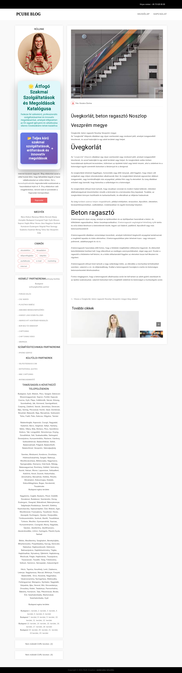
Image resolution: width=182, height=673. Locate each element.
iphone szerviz (25, 353)
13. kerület (31, 623)
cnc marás (24, 299)
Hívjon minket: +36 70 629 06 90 (152, 4)
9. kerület (50, 617)
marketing (52, 261)
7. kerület (33, 617)
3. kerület (51, 611)
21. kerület (53, 630)
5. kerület (38, 614)
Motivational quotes (28, 369)
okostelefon (25, 250)
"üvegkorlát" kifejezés (83, 157)
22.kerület (34, 633)
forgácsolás (25, 294)
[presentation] (158, 324)
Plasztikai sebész (27, 305)
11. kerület (37, 620)
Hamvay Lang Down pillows (31, 315)
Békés (42, 217)
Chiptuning (24, 331)
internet (24, 266)
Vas (48, 230)
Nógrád (42, 226)
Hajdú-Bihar (30, 223)
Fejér (46, 220)
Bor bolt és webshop (28, 326)
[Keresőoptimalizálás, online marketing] (28, 17)
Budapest (30, 220)
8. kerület (41, 617)
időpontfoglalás (27, 256)
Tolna (43, 230)
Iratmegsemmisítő (27, 380)
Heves (38, 223)
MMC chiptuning (26, 374)
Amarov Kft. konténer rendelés (33, 321)
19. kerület (33, 630)
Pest (48, 226)
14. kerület (41, 623)
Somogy (53, 226)
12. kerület (47, 620)
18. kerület (47, 627)
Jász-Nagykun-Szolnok (50, 223)
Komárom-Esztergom (30, 226)
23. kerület (43, 633)
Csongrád (39, 220)
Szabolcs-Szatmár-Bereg (30, 230)
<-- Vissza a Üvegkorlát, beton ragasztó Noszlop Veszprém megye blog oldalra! (104, 299)
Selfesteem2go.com (28, 364)
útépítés (43, 256)
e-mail (38, 261)
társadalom (41, 250)
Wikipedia (23, 342)
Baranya (35, 217)
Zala (39, 233)
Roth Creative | (98, 670)
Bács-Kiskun (26, 217)
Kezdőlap (144, 14)
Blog (43, 186)
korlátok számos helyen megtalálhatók (94, 202)
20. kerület (43, 630)
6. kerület (47, 614)
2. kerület (42, 611)
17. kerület (37, 627)
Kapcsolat (160, 14)
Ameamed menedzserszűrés (31, 310)
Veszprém (54, 230)
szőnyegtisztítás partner (39, 287)
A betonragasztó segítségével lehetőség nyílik (137, 222)
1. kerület (33, 611)
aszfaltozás (25, 261)
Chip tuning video (27, 336)
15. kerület (51, 623)
